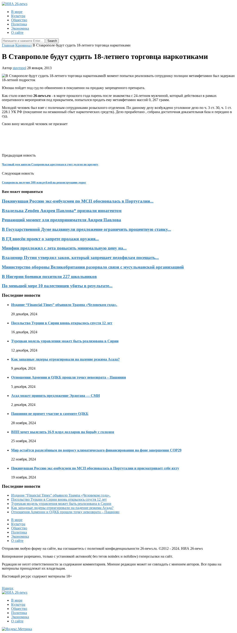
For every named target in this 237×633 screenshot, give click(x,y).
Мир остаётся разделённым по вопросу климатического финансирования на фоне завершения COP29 (96, 450)
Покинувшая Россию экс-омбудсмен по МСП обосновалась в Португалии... (77, 201)
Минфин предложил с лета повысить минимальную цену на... (64, 248)
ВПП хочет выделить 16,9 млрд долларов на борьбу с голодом (62, 432)
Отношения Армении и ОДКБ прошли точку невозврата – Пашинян (68, 377)
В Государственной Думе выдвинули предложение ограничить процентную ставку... (86, 229)
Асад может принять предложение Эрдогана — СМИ (55, 396)
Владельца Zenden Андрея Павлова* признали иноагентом (62, 210)
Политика (19, 24)
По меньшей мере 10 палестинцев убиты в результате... (57, 285)
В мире (16, 12)
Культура (18, 16)
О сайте (17, 32)
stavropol (19, 68)
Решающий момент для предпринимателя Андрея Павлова (61, 219)
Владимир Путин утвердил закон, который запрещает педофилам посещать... (80, 257)
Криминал (23, 45)
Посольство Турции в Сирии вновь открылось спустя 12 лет (61, 323)
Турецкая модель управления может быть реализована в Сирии (64, 341)
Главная (8, 45)
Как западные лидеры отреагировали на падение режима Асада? (65, 359)
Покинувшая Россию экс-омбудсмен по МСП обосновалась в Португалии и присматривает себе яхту (95, 468)
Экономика (20, 28)
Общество (19, 20)
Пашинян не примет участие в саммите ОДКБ (49, 414)
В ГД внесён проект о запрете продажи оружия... (50, 238)
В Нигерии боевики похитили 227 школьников (49, 276)
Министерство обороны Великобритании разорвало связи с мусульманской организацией (93, 267)
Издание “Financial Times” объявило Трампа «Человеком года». (64, 305)
